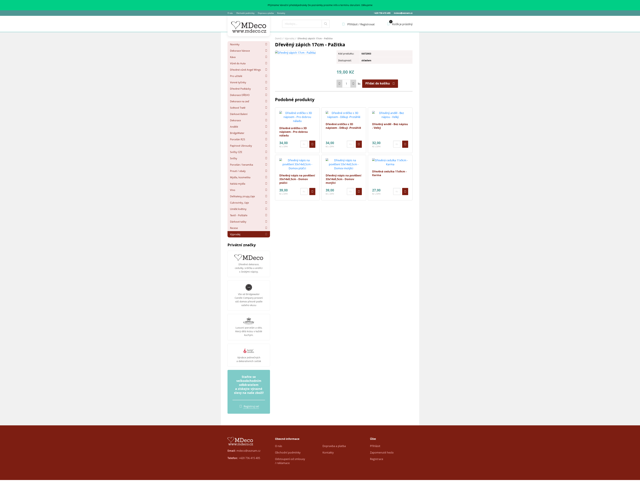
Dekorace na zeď (239, 101)
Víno (232, 190)
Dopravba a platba (334, 446)
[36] (405, 144)
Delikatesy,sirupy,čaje (242, 196)
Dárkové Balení (239, 114)
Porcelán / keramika (241, 164)
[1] (326, 24)
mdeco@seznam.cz (403, 13)
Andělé (234, 126)
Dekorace (235, 120)
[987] (312, 191)
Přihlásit (375, 446)
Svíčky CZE (236, 152)
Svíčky (233, 158)
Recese (234, 228)
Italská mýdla (237, 183)
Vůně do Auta (238, 63)
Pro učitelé (236, 76)
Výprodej (235, 234)
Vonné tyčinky (238, 82)
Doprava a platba (266, 13)
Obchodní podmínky (245, 13)
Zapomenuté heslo (382, 452)
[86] (312, 144)
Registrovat (367, 24)
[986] (359, 191)
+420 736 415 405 (382, 13)
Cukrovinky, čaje (239, 202)
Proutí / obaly (238, 171)
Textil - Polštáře (238, 215)
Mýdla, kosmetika (240, 177)
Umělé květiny (238, 209)
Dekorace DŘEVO (240, 95)
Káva (233, 57)
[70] (359, 144)
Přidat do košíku (377, 83)
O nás (230, 13)
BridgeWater (237, 133)
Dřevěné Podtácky (240, 88)
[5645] (405, 191)
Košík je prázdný (402, 24)
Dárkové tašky (238, 221)
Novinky (235, 44)
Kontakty (281, 13)
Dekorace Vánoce (240, 50)
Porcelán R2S (237, 139)
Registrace (376, 459)
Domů (278, 38)
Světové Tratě (237, 107)
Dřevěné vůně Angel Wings (245, 69)
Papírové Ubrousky (241, 145)
